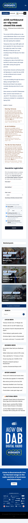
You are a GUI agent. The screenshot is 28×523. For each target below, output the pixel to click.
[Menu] (25, 5)
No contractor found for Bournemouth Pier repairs (12, 297)
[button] (24, 314)
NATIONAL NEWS (11, 396)
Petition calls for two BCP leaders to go (12, 278)
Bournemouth (12, 252)
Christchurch (7, 255)
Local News (16, 292)
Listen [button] (14, 483)
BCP (5, 252)
